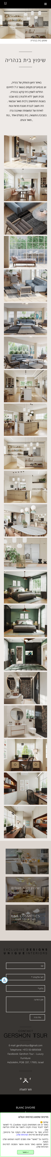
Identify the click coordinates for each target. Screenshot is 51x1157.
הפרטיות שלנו (22, 1134)
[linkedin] (25, 1079)
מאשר (25, 1152)
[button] (4, 980)
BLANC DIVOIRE (25, 1107)
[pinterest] (21, 1079)
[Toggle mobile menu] (45, 4)
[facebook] (30, 1079)
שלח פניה (37, 1017)
